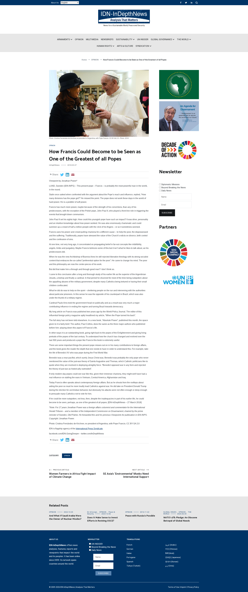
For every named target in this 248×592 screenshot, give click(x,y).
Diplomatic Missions (170, 184)
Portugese (131, 557)
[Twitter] (186, 2)
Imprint (183, 587)
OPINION (79, 39)
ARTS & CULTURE (125, 46)
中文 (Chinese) (171, 549)
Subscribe (167, 213)
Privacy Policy (193, 587)
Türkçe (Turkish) (133, 566)
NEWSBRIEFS (107, 39)
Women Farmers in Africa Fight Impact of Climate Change (72, 473)
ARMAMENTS (63, 39)
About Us (55, 3)
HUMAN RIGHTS (104, 46)
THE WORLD (183, 39)
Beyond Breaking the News (173, 187)
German (130, 549)
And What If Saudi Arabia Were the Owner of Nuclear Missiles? (65, 517)
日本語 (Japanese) (173, 557)
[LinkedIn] (191, 2)
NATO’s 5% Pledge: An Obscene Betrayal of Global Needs (180, 519)
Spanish (130, 562)
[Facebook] (180, 2)
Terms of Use (173, 587)
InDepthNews (54, 165)
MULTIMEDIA (92, 39)
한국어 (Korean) (171, 562)
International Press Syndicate (89, 429)
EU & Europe (92, 512)
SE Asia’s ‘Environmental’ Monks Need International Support (126, 473)
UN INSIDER (142, 39)
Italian (129, 553)
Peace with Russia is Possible (140, 516)
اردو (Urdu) (169, 566)
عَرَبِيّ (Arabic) (170, 545)
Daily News (166, 190)
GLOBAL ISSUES (169, 512)
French (129, 545)
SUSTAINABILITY (124, 39)
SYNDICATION (142, 46)
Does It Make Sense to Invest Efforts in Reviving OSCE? (102, 519)
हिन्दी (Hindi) (169, 553)
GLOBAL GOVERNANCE (161, 39)
